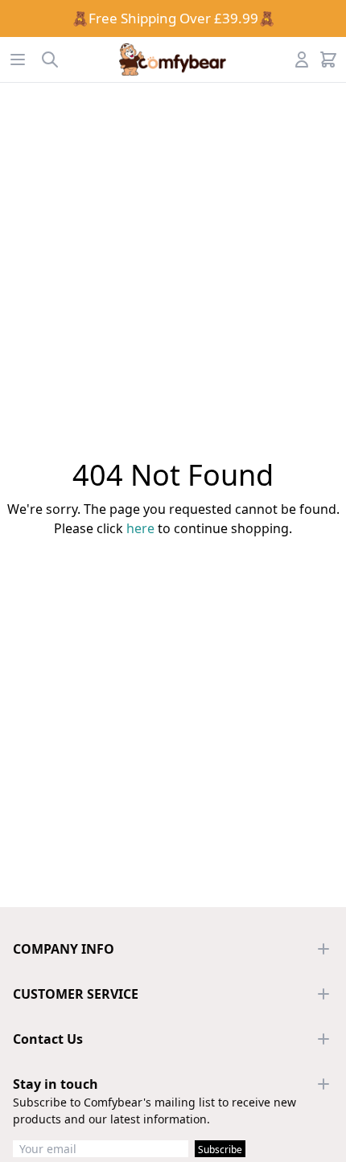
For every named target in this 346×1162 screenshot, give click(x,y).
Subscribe (220, 1149)
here (140, 528)
